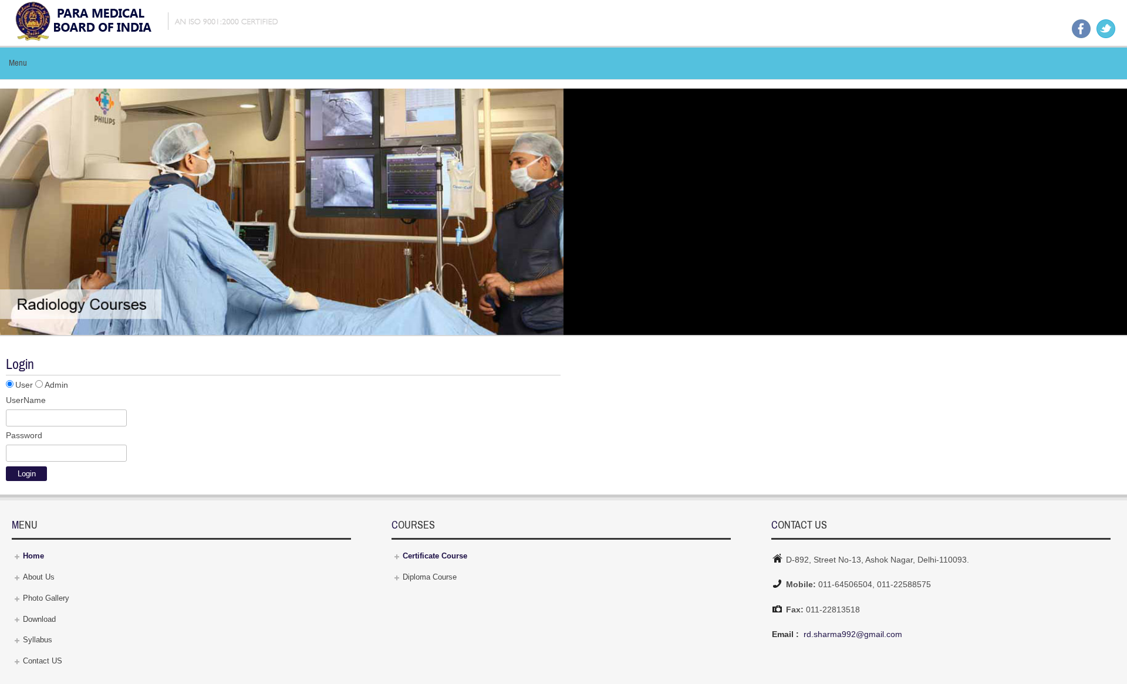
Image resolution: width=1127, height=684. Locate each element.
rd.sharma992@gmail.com (853, 634)
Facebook (1081, 28)
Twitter (1105, 28)
